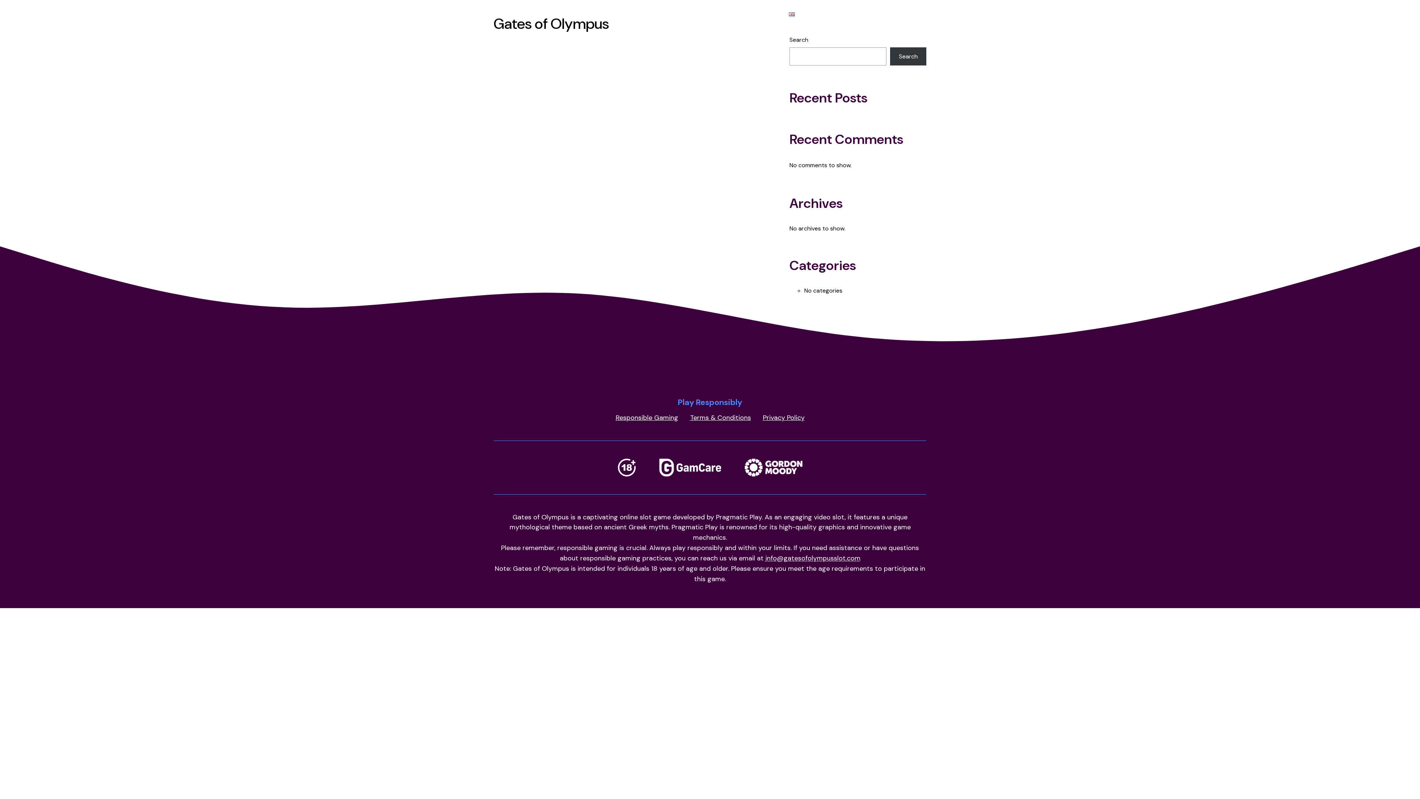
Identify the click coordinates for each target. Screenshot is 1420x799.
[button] (807, 14)
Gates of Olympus (622, 13)
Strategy (762, 13)
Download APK (714, 13)
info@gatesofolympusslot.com (813, 558)
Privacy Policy (784, 417)
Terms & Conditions (720, 417)
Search (799, 40)
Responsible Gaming (647, 417)
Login (670, 13)
